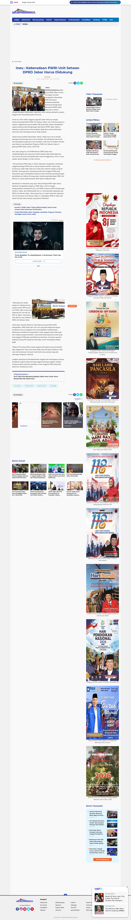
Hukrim (49, 20)
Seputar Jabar (41, 386)
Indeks (16, 20)
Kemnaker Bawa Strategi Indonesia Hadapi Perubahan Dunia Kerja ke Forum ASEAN (96, 832)
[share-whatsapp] (81, 83)
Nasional (58, 905)
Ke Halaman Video (111, 99)
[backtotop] (65, 895)
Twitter (29, 912)
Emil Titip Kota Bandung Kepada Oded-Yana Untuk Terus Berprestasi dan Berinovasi (36, 377)
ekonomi (58, 910)
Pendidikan (86, 20)
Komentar (19, 83)
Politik (104, 20)
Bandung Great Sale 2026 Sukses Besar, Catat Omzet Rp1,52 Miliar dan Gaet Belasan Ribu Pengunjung (96, 841)
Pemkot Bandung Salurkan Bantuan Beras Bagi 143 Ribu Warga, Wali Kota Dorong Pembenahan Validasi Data (96, 813)
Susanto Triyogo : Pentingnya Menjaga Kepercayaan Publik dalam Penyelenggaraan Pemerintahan (111, 135)
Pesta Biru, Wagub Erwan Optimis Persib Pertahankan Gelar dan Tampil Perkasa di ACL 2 (97, 851)
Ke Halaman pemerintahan (102, 160)
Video (18, 24)
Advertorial (26, 20)
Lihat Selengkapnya (102, 859)
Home (16, 2)
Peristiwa (96, 20)
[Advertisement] (65, 42)
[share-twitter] (78, 83)
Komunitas (17, 386)
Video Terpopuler (94, 94)
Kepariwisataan (60, 20)
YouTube (33, 912)
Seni (111, 20)
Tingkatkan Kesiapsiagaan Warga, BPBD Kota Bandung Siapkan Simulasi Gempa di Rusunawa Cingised (96, 2)
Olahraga (73, 905)
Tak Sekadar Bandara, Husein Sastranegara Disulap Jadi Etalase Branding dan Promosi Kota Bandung (97, 823)
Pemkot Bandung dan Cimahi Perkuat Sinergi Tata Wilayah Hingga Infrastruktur (110, 152)
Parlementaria (74, 20)
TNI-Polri (73, 907)
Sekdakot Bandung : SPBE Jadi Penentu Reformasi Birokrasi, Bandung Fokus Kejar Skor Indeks (93, 152)
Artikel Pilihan (93, 120)
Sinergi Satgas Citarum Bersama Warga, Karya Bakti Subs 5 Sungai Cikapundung (93, 109)
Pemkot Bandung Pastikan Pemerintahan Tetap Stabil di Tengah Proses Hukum (93, 135)
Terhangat (53, 386)
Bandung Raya (38, 20)
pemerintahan (75, 910)
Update (73, 306)
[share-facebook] (74, 83)
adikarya (42, 910)
